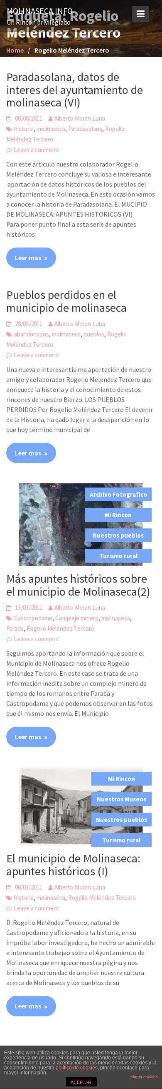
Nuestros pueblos (118, 535)
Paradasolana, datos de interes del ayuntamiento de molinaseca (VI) (74, 89)
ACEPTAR (81, 1082)
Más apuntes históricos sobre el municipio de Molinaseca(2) (78, 585)
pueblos (93, 334)
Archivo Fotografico (118, 494)
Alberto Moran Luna (79, 118)
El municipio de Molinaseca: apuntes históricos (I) (73, 865)
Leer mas (28, 257)
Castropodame (33, 618)
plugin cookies (144, 1076)
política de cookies (77, 1068)
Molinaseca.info (40, 10)
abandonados (31, 334)
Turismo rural (118, 556)
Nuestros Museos (121, 799)
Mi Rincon (118, 515)
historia (24, 129)
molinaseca (51, 129)
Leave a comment (36, 150)
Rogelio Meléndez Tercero (60, 628)
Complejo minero (76, 618)
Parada (15, 628)
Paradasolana (85, 129)
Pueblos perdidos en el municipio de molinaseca (66, 301)
